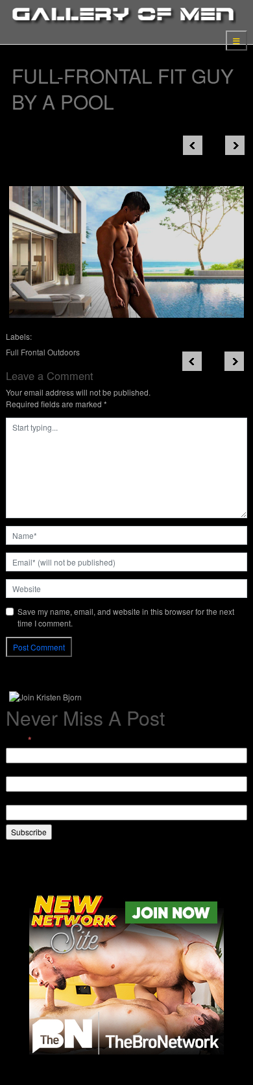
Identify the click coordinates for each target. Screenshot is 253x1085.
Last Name (25, 798)
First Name (25, 770)
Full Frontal (25, 351)
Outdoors (63, 351)
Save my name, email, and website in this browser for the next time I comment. (126, 617)
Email (19, 739)
